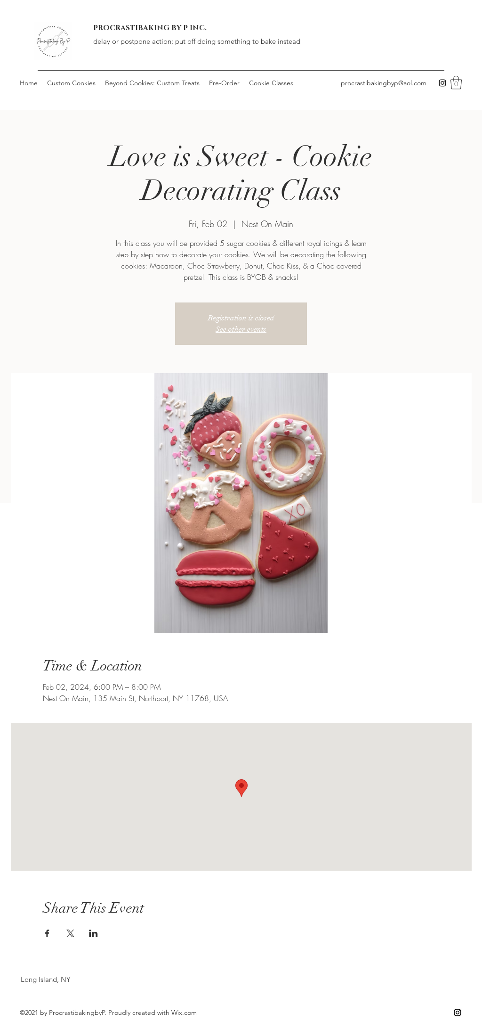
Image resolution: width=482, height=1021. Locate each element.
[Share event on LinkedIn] (93, 933)
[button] (456, 83)
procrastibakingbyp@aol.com (383, 83)
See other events (241, 329)
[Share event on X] (70, 933)
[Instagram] (442, 83)
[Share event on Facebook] (47, 933)
